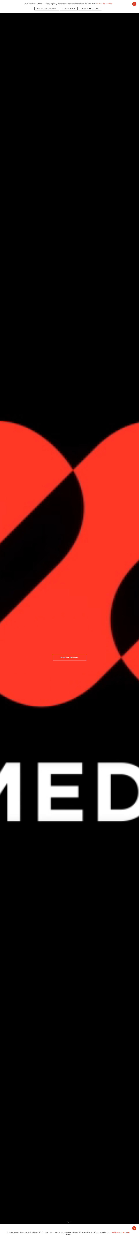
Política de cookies (104, 4)
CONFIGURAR (68, 9)
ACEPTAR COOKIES (90, 9)
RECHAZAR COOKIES (46, 9)
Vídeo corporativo (69, 658)
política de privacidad (120, 1232)
